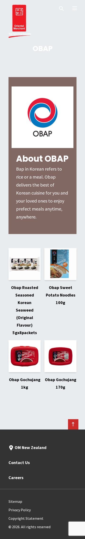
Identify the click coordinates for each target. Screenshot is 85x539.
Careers (15, 477)
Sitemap (15, 501)
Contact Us (19, 462)
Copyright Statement (25, 518)
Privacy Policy (19, 510)
